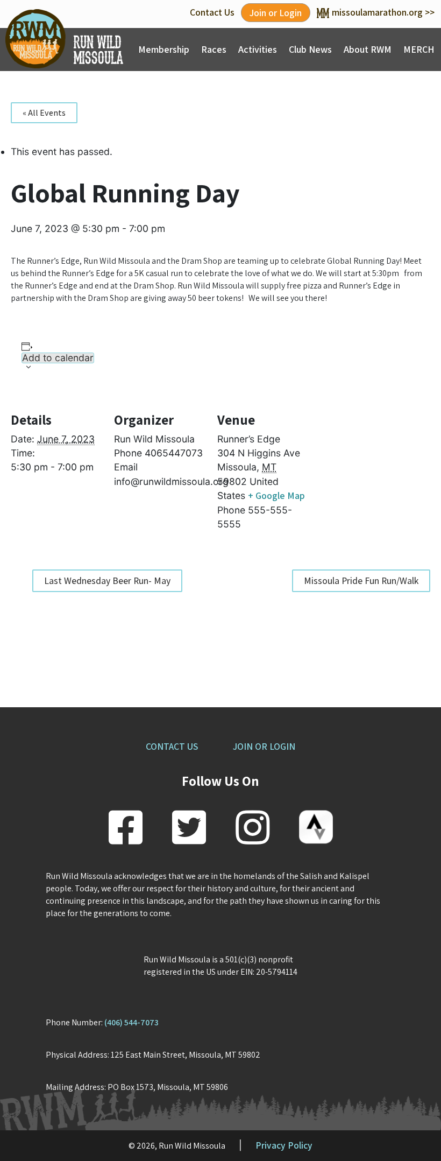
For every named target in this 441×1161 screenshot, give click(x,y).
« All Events (44, 112)
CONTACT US (172, 746)
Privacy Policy (283, 1145)
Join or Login (276, 12)
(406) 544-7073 (131, 1022)
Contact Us (212, 12)
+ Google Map (276, 495)
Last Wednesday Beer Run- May (107, 580)
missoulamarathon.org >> (383, 12)
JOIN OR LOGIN (264, 746)
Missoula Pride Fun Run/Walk (361, 580)
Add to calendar (58, 358)
